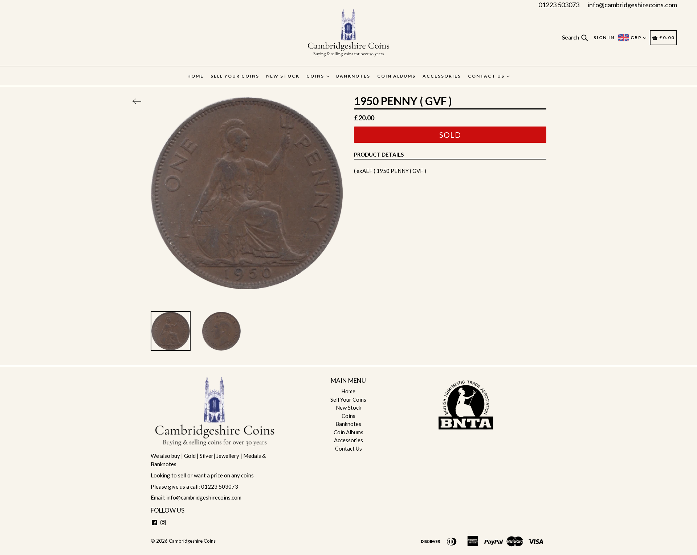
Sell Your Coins (235, 76)
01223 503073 (558, 5)
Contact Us (487, 76)
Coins (316, 76)
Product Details (379, 154)
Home (195, 76)
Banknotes (353, 76)
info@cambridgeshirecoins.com (632, 5)
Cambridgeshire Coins (192, 541)
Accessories (442, 76)
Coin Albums (396, 76)
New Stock (282, 76)
